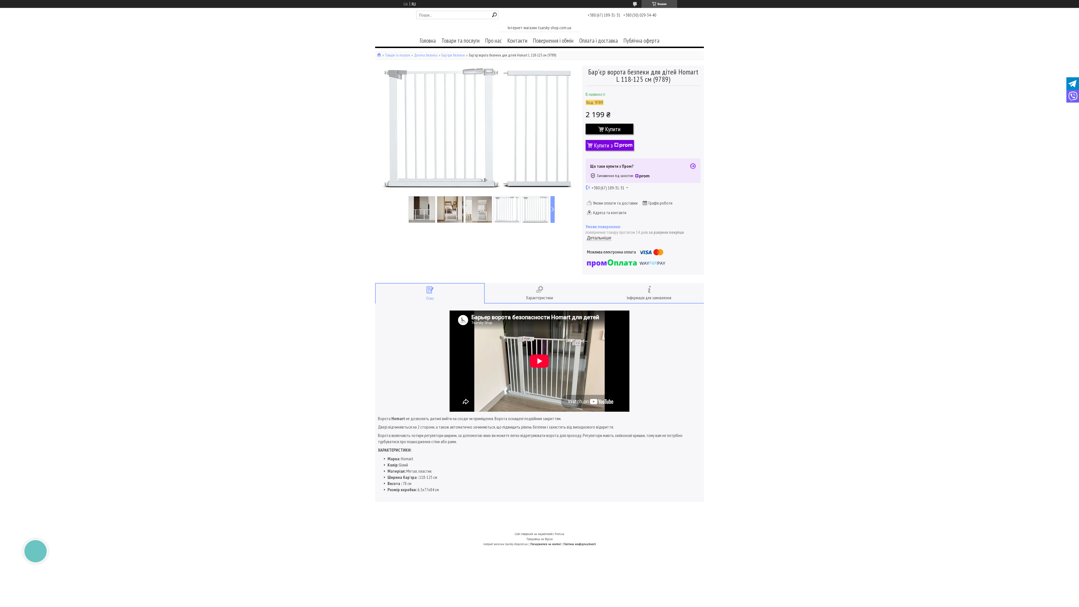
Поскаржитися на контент (545, 544)
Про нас (493, 40)
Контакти (517, 40)
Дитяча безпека (426, 55)
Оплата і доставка (598, 40)
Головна (428, 40)
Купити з (603, 145)
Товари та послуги (460, 40)
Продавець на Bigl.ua (540, 539)
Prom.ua (559, 534)
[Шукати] (494, 15)
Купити (612, 129)
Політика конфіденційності (579, 544)
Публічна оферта (641, 40)
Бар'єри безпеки (453, 55)
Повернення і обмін (553, 40)
